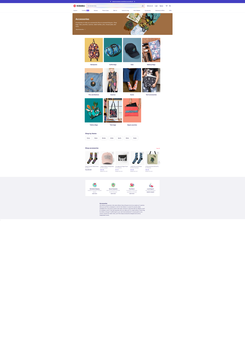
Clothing (85, 10)
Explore (75, 10)
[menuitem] (75, 10)
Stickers (96, 10)
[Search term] (142, 6)
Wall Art (115, 10)
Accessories (148, 10)
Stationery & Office (159, 10)
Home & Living (125, 10)
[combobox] (115, 6)
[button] (122, 1)
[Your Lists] (166, 5)
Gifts (170, 10)
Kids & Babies (137, 10)
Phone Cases (105, 10)
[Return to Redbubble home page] (79, 6)
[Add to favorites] (98, 153)
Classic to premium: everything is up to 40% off (122, 1)
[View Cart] (170, 5)
